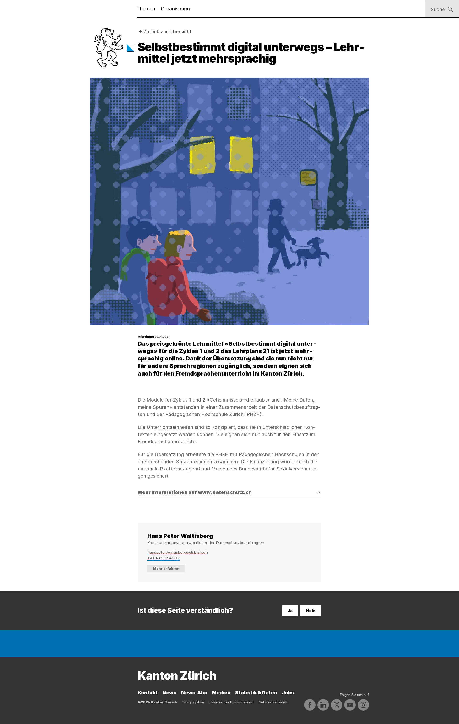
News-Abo (194, 693)
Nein (311, 610)
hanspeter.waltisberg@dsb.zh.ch (177, 552)
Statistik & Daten (256, 693)
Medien (221, 693)
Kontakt (148, 693)
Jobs (288, 693)
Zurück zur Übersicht (167, 31)
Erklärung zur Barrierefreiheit (231, 702)
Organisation (175, 8)
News (169, 693)
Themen (146, 8)
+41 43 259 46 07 (163, 558)
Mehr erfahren (166, 568)
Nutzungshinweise (273, 702)
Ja (290, 610)
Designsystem (193, 702)
